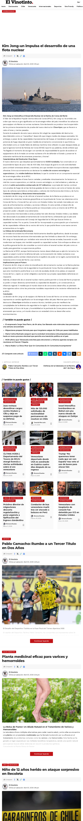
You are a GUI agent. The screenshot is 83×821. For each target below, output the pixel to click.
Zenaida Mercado (40, 422)
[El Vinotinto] (19, 2)
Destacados (42, 399)
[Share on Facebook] (14, 56)
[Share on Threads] (74, 354)
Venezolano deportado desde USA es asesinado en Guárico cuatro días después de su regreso (40, 463)
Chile (34, 399)
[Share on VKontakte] (64, 354)
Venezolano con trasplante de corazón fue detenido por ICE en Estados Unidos (69, 509)
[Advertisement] (41, 28)
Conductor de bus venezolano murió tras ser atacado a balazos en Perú (40, 508)
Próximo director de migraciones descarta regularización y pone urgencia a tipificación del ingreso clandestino (13, 512)
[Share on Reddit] (59, 354)
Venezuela (35, 404)
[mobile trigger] (3, 2)
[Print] (23, 56)
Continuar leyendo (41, 641)
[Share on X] (17, 56)
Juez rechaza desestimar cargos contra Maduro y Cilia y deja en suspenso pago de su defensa (12, 412)
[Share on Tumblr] (55, 354)
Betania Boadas (11, 422)
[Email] (79, 354)
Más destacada (9, 402)
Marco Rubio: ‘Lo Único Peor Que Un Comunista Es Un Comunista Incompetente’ (38, 346)
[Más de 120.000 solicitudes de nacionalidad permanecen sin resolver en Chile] (41, 390)
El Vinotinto (13, 61)
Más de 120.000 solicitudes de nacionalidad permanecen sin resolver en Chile (39, 413)
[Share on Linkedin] (50, 354)
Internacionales (8, 11)
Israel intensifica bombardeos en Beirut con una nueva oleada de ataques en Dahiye (68, 410)
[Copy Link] (20, 56)
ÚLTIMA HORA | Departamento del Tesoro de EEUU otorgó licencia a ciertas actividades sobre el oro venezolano (13, 462)
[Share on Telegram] (69, 354)
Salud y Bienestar (9, 651)
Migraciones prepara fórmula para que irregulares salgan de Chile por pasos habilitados (41, 330)
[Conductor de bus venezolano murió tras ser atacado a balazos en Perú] (41, 488)
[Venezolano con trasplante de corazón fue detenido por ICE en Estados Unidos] (69, 488)
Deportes (6, 539)
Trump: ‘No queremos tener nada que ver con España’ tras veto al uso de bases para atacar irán (69, 460)
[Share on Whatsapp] (45, 354)
